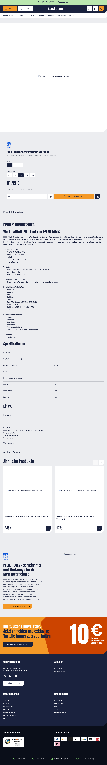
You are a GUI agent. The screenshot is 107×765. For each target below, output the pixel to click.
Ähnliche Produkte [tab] (12, 452)
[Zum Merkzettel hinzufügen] (97, 196)
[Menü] (22, 738)
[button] (53, 76)
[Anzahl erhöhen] (50, 196)
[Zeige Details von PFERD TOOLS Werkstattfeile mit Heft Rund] (48, 528)
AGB (55, 706)
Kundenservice (8, 706)
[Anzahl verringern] (9, 196)
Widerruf (57, 709)
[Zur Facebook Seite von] (4, 676)
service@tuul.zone (21, 670)
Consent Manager (60, 712)
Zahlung (6, 703)
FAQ (4, 718)
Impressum (58, 700)
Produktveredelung (9, 712)
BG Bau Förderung (9, 715)
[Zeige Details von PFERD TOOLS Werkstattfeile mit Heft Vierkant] (99, 528)
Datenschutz (58, 703)
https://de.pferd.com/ (11, 443)
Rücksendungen (59, 671)
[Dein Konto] (89, 8)
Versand (19, 190)
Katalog (7, 415)
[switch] (17, 744)
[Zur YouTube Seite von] (16, 676)
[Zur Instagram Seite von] (10, 676)
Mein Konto (58, 668)
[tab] (13, 212)
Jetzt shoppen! (64, 2)
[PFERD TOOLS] (9, 145)
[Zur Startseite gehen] (53, 9)
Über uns (6, 709)
